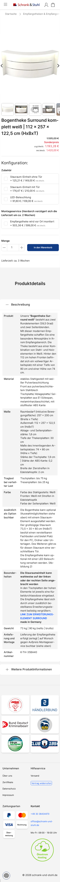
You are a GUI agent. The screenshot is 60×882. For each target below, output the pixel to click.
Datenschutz (9, 788)
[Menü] (5, 5)
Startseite (11, 13)
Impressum (8, 795)
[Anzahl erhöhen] (22, 247)
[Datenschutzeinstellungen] (6, 875)
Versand (35, 775)
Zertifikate (7, 782)
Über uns (7, 775)
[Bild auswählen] (8, 109)
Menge (5, 240)
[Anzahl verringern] (4, 247)
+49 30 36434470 (40, 813)
